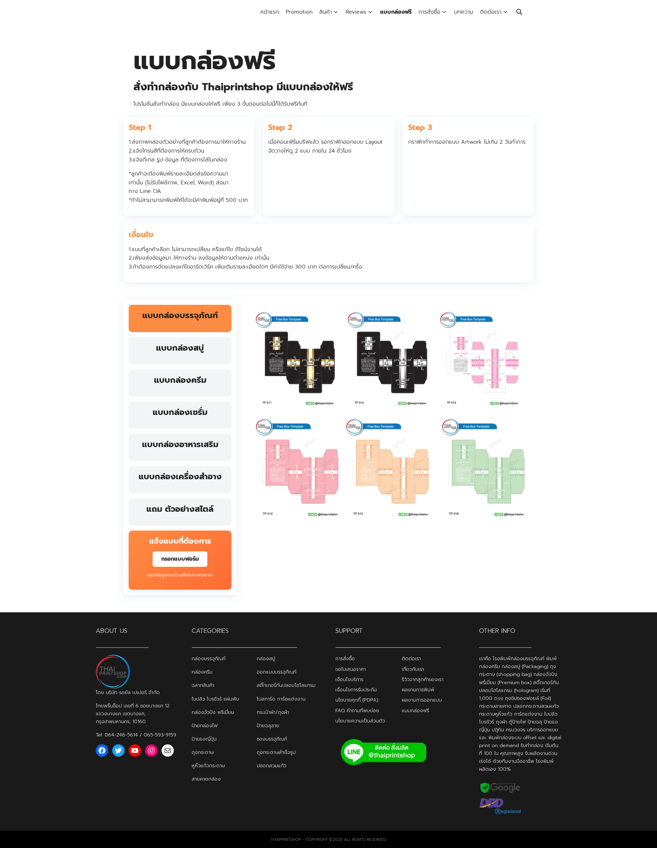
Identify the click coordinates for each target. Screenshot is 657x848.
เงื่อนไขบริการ (349, 679)
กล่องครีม (202, 672)
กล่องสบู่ (266, 658)
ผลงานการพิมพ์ (418, 689)
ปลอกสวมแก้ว (271, 765)
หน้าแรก (269, 12)
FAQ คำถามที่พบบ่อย (357, 710)
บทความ (463, 12)
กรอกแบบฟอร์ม (180, 559)
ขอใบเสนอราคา (350, 669)
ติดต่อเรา (491, 12)
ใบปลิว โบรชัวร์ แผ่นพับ (215, 698)
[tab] (180, 318)
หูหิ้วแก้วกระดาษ (208, 765)
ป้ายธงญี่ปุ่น (204, 738)
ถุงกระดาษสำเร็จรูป (276, 752)
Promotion (299, 12)
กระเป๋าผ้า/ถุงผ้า (273, 712)
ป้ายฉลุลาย (268, 725)
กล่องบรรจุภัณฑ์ (209, 658)
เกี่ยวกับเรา (413, 669)
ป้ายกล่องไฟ (205, 725)
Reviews (356, 12)
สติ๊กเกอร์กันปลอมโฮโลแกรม (286, 685)
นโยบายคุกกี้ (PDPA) (356, 700)
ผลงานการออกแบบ (422, 700)
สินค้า (325, 12)
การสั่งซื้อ (429, 12)
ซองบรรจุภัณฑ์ (272, 738)
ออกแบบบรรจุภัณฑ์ (276, 672)
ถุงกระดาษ (203, 752)
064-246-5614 (121, 735)
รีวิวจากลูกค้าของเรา (422, 679)
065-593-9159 (160, 735)
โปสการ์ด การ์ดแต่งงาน (281, 698)
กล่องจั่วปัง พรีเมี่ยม (213, 712)
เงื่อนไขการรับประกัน (356, 689)
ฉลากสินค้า (203, 685)
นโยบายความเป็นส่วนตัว (360, 720)
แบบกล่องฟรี (396, 12)
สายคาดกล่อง (206, 778)
